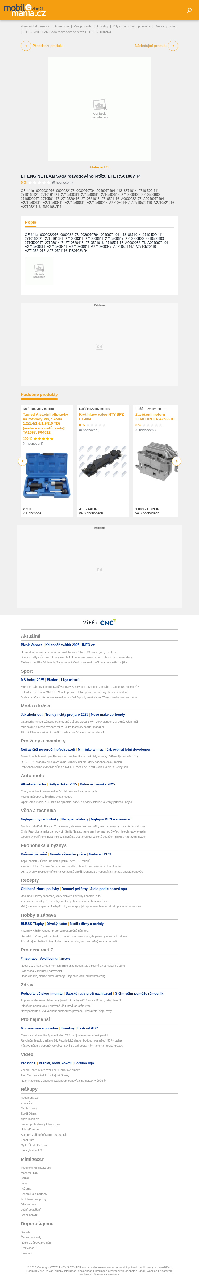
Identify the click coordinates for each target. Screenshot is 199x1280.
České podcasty (31, 1237)
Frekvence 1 (29, 1247)
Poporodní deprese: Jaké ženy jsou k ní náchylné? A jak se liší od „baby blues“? (71, 1000)
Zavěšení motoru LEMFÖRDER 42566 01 (155, 416)
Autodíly (102, 26)
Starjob (25, 1232)
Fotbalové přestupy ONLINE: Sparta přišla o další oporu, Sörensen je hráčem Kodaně (74, 692)
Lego (24, 1183)
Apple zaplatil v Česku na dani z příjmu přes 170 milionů (55, 861)
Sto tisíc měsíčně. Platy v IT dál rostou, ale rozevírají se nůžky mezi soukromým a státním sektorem (84, 826)
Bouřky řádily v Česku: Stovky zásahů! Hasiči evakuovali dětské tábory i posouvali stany (77, 657)
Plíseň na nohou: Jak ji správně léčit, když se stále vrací (56, 1005)
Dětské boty (28, 1204)
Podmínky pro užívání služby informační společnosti (59, 1270)
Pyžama (26, 1188)
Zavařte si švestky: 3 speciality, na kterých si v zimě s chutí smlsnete (64, 901)
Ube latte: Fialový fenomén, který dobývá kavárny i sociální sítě (61, 896)
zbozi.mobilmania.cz (35, 26)
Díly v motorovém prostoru (131, 26)
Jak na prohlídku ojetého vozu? (40, 1124)
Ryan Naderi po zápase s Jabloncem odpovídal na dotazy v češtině (63, 1080)
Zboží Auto (27, 1139)
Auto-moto (61, 26)
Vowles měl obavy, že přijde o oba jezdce (46, 796)
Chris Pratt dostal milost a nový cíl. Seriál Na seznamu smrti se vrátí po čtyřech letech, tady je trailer (83, 831)
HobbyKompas (30, 1129)
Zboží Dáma (28, 1113)
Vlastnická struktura (106, 1274)
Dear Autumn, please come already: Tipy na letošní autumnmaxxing (63, 976)
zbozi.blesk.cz (30, 1118)
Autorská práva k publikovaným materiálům (143, 1267)
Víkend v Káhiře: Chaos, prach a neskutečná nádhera (54, 930)
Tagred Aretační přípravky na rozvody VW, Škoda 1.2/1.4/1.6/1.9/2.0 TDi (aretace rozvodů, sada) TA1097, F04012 (45, 423)
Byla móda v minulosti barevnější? (42, 970)
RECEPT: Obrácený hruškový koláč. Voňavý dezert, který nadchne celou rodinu (71, 761)
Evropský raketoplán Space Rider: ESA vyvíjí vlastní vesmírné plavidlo (65, 1035)
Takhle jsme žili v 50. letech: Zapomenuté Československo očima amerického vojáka (74, 662)
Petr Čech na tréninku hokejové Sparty (45, 1075)
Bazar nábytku (30, 1215)
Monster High (29, 1172)
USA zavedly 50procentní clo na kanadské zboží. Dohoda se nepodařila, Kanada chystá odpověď (82, 871)
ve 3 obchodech (91, 513)
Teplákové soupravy (33, 1199)
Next (176, 461)
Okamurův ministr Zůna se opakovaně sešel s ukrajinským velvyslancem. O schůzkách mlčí (79, 721)
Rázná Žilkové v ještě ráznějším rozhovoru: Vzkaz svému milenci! (62, 732)
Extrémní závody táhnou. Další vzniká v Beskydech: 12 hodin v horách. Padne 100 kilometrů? (80, 686)
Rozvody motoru (166, 26)
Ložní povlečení (31, 1209)
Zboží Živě (27, 1103)
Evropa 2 (26, 1253)
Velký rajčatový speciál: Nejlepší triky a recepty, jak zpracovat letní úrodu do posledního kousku (81, 906)
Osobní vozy (29, 1108)
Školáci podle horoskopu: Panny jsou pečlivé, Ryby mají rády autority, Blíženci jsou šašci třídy (80, 756)
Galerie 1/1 (99, 167)
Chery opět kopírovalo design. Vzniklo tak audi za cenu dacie (59, 791)
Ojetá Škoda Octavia (34, 1145)
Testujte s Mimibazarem (36, 1167)
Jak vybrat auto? (31, 1150)
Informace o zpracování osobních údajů (120, 1270)
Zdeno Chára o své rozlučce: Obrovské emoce (50, 1070)
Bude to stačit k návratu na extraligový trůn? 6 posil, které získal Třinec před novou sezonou (79, 697)
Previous (22, 461)
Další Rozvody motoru (38, 409)
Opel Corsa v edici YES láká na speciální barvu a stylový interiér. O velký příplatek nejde (76, 802)
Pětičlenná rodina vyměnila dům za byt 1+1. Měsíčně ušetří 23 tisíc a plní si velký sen (74, 767)
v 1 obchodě (32, 513)
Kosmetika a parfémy (34, 1193)
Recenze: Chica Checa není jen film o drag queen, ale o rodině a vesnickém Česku (73, 965)
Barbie (25, 1178)
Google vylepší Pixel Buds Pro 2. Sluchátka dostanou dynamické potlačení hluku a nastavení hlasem (84, 836)
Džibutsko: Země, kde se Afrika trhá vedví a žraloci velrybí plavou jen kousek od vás (74, 936)
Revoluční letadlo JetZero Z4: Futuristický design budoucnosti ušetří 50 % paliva (71, 1040)
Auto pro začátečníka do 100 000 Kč (44, 1134)
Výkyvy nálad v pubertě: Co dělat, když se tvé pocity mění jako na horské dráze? (72, 1045)
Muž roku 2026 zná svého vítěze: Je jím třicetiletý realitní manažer (62, 726)
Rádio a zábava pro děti (36, 1242)
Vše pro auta (83, 26)
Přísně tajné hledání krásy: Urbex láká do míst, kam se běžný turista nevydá (69, 941)
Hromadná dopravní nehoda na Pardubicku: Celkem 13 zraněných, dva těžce (69, 652)
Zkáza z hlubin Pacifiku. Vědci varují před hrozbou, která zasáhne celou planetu (71, 866)
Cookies (152, 1270)
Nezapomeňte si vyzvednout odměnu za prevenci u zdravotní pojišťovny (66, 1011)
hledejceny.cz (29, 1097)
